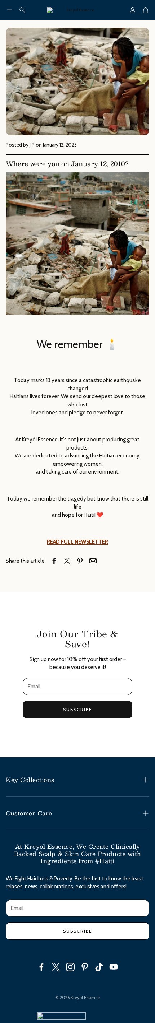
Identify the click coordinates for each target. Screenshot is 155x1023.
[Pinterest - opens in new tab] (84, 967)
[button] (9, 10)
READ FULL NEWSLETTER (77, 542)
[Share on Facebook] (54, 560)
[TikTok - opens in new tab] (99, 967)
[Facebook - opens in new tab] (41, 967)
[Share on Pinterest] (80, 560)
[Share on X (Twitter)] (67, 560)
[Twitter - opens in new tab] (56, 967)
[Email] (93, 560)
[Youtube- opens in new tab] (113, 967)
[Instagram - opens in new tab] (70, 967)
